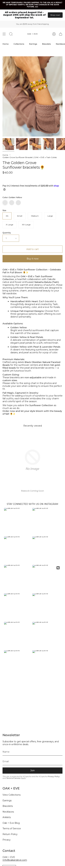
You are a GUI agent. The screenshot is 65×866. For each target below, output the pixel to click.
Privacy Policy (54, 777)
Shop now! (55, 15)
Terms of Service (13, 778)
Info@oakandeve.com (15, 860)
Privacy (7, 839)
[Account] (54, 34)
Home (5, 155)
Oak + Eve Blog (11, 823)
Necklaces (8, 811)
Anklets (7, 817)
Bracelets (8, 806)
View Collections (12, 794)
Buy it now (32, 258)
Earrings (7, 800)
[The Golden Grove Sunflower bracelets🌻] (8, 144)
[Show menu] (4, 34)
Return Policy (10, 834)
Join (32, 770)
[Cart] (60, 34)
